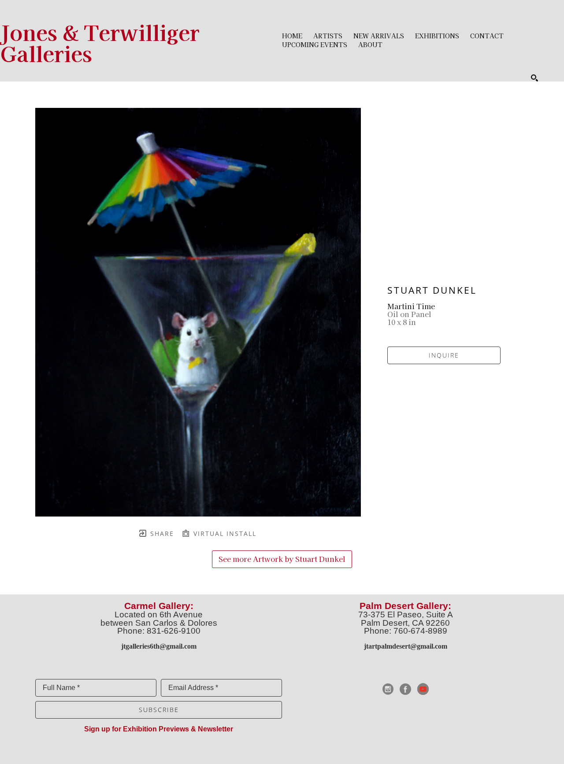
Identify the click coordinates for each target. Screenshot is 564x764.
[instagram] (387, 689)
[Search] (534, 77)
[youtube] (423, 689)
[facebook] (405, 689)
